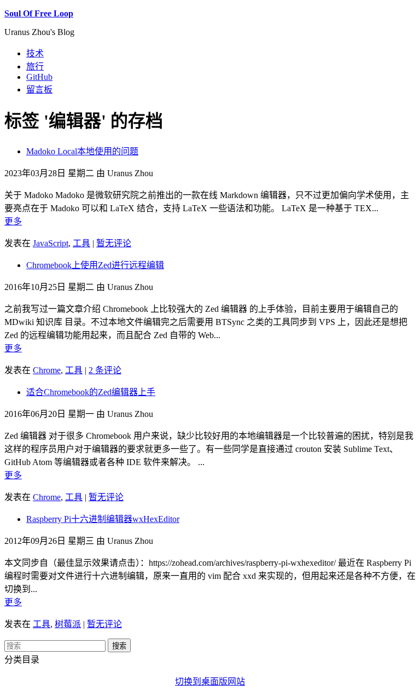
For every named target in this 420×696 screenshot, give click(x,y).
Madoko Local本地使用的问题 (82, 151)
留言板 (39, 89)
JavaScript (50, 243)
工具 (81, 243)
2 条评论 (105, 370)
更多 (13, 221)
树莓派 (68, 624)
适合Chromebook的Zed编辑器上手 (90, 392)
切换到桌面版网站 (210, 681)
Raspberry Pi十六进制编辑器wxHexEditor (102, 519)
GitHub (39, 77)
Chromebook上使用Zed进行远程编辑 (95, 265)
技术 (35, 53)
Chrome (47, 370)
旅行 (35, 66)
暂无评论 (113, 243)
